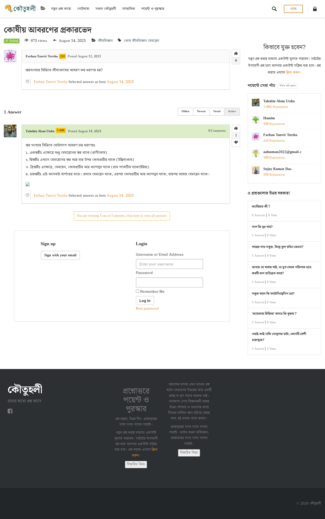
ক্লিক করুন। (293, 72)
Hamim (269, 118)
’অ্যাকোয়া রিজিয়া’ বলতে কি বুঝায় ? (274, 313)
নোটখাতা (83, 9)
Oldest (185, 111)
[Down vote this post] (236, 142)
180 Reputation (274, 157)
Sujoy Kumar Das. (277, 169)
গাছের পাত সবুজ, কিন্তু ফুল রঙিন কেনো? (277, 247)
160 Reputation (274, 174)
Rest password (147, 309)
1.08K (61, 130)
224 (62, 56)
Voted (216, 111)
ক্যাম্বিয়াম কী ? (261, 206)
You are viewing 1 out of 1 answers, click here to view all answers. (122, 216)
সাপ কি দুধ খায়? (262, 227)
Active (232, 111)
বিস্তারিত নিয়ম (136, 464)
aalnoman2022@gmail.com (282, 152)
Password (144, 272)
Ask (293, 8)
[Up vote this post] (236, 54)
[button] (315, 9)
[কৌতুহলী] (21, 9)
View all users (288, 85)
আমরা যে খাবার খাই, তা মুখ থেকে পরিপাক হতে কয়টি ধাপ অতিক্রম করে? (281, 270)
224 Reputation (274, 140)
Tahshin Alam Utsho (279, 101)
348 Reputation (274, 124)
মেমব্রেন (153, 41)
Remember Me (152, 291)
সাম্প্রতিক (128, 9)
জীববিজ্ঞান (105, 41)
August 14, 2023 (120, 82)
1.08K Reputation (275, 107)
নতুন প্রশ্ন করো (61, 9)
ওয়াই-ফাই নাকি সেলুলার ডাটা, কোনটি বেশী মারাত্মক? (279, 337)
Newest (201, 111)
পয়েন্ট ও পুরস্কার (152, 9)
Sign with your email (60, 255)
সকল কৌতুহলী (105, 9)
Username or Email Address (160, 254)
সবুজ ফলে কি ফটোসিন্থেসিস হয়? (273, 293)
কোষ (127, 41)
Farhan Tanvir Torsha (280, 135)
